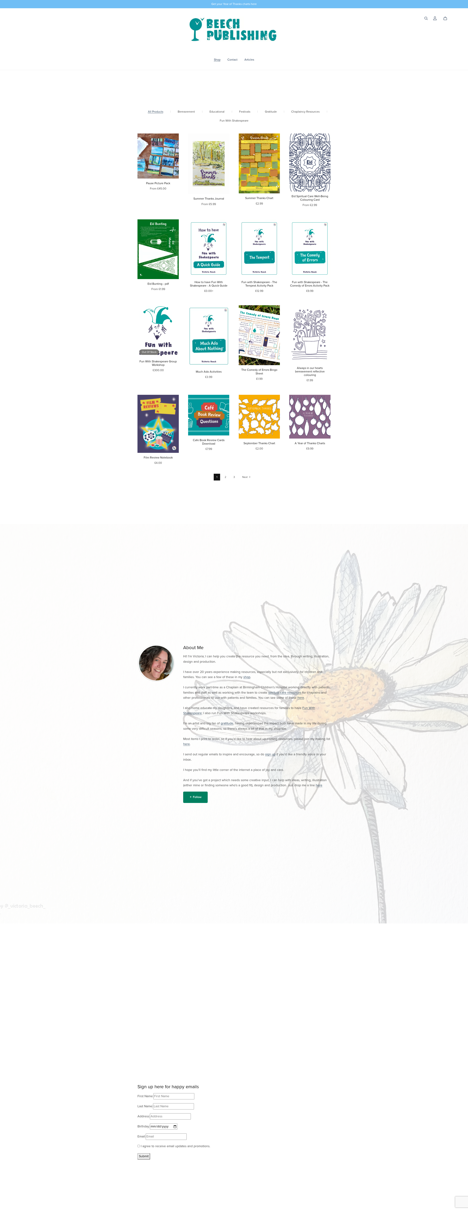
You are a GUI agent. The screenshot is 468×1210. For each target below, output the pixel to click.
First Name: (145, 1096)
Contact (232, 60)
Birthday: (143, 1126)
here (300, 698)
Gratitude (271, 112)
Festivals (244, 112)
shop (246, 677)
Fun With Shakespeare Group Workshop (158, 363)
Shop (217, 60)
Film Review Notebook (158, 457)
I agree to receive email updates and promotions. (175, 1146)
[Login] (435, 18)
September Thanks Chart (259, 443)
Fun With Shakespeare (234, 121)
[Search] (426, 18)
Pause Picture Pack (158, 183)
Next (245, 477)
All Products (155, 112)
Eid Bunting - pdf (158, 284)
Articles (249, 60)
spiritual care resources (284, 693)
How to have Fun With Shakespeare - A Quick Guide (208, 283)
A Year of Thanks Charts (310, 443)
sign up (270, 754)
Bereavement (186, 112)
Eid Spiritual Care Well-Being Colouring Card (310, 198)
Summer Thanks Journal (208, 199)
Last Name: (145, 1106)
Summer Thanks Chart (259, 198)
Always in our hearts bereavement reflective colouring (310, 371)
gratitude (227, 723)
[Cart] (447, 18)
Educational (217, 112)
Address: (143, 1116)
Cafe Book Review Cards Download (208, 442)
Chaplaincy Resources (305, 112)
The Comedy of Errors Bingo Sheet (259, 371)
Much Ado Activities (209, 372)
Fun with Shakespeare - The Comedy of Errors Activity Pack (309, 283)
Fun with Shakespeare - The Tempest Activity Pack (259, 283)
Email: (141, 1136)
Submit (144, 1156)
